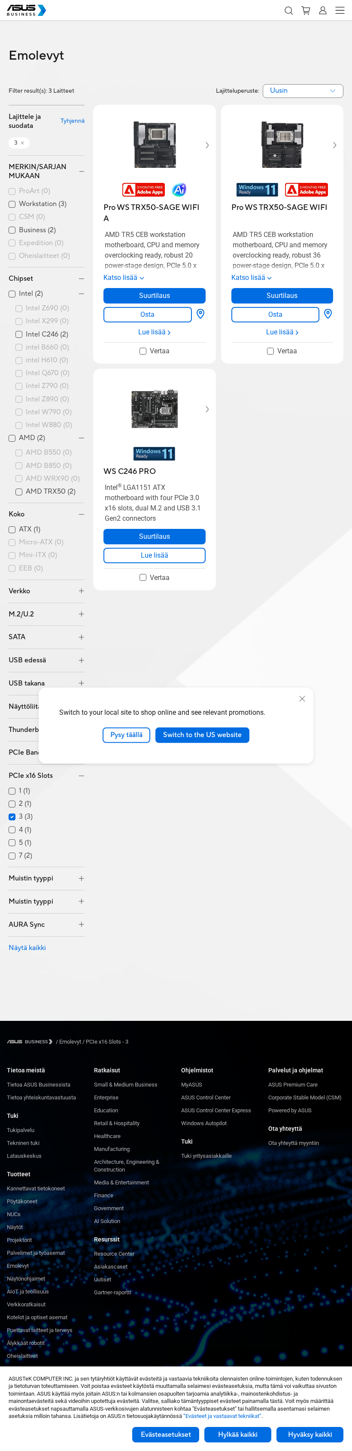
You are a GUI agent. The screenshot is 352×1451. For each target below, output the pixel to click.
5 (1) (25, 843)
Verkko (19, 591)
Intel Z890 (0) (47, 399)
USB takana (27, 683)
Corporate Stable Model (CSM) (305, 1097)
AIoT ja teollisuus (28, 1291)
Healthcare (107, 1136)
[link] (147, 314)
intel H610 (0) (47, 360)
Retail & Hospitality (117, 1123)
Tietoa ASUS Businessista (38, 1084)
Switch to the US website (202, 735)
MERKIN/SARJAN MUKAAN (38, 171)
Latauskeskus (24, 1156)
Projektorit (19, 1240)
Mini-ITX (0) (38, 555)
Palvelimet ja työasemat (36, 1253)
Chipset (21, 278)
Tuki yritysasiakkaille (206, 1156)
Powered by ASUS (290, 1110)
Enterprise (106, 1097)
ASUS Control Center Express (216, 1110)
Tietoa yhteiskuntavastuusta (41, 1097)
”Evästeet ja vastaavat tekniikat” (222, 1416)
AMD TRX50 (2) (51, 492)
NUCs (14, 1214)
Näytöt (15, 1227)
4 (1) (25, 830)
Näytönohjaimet (26, 1278)
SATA (17, 637)
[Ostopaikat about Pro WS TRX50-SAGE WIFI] (328, 315)
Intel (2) (31, 294)
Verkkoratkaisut (26, 1304)
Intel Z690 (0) (47, 308)
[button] (288, 10)
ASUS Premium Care (293, 1084)
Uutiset (102, 1279)
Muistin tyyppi (31, 878)
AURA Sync (27, 924)
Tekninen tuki (23, 1143)
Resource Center (114, 1254)
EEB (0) (31, 569)
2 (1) (25, 804)
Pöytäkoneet (22, 1201)
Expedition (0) (41, 243)
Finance (103, 1195)
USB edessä (27, 660)
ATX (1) (29, 529)
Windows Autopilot (204, 1123)
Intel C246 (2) (47, 335)
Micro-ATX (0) (41, 542)
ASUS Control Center (206, 1097)
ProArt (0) (34, 191)
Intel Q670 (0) (48, 373)
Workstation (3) (43, 204)
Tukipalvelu (20, 1130)
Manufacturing (112, 1149)
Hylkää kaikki (238, 1434)
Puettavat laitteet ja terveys (40, 1330)
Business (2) (37, 230)
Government (109, 1208)
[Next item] (201, 145)
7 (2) (25, 856)
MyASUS (191, 1084)
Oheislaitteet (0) (44, 256)
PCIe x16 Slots (31, 775)
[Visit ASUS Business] (31, 1041)
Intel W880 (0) (49, 425)
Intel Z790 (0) (47, 386)
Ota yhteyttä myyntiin (293, 1143)
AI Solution (107, 1221)
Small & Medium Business (126, 1084)
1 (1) (24, 791)
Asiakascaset (110, 1266)
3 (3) (26, 817)
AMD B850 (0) (49, 466)
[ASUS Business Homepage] (26, 10)
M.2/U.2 (21, 614)
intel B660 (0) (47, 347)
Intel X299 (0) (47, 321)
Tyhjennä (73, 121)
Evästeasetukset (166, 1434)
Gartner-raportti (112, 1292)
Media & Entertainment (121, 1182)
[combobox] (303, 91)
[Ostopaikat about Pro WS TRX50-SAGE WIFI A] (200, 315)
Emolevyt (18, 1266)
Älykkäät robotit (26, 1343)
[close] (302, 698)
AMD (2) (32, 438)
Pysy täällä (126, 735)
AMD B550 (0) (49, 453)
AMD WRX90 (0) (53, 479)
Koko (16, 514)
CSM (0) (32, 217)
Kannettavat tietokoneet (36, 1188)
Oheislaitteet (22, 1356)
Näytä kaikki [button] (27, 948)
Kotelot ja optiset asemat (37, 1317)
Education (106, 1110)
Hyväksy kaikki (310, 1434)
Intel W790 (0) (49, 412)
